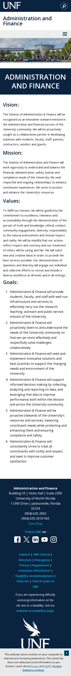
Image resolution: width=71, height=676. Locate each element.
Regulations (40, 565)
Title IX (37, 581)
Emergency (42, 560)
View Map (35, 523)
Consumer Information (34, 570)
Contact (24, 554)
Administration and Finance (27, 21)
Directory (25, 560)
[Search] (64, 6)
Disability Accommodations (34, 576)
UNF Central (41, 554)
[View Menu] (65, 34)
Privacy (35, 666)
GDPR (47, 666)
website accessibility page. (35, 611)
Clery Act (23, 581)
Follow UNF (33, 532)
